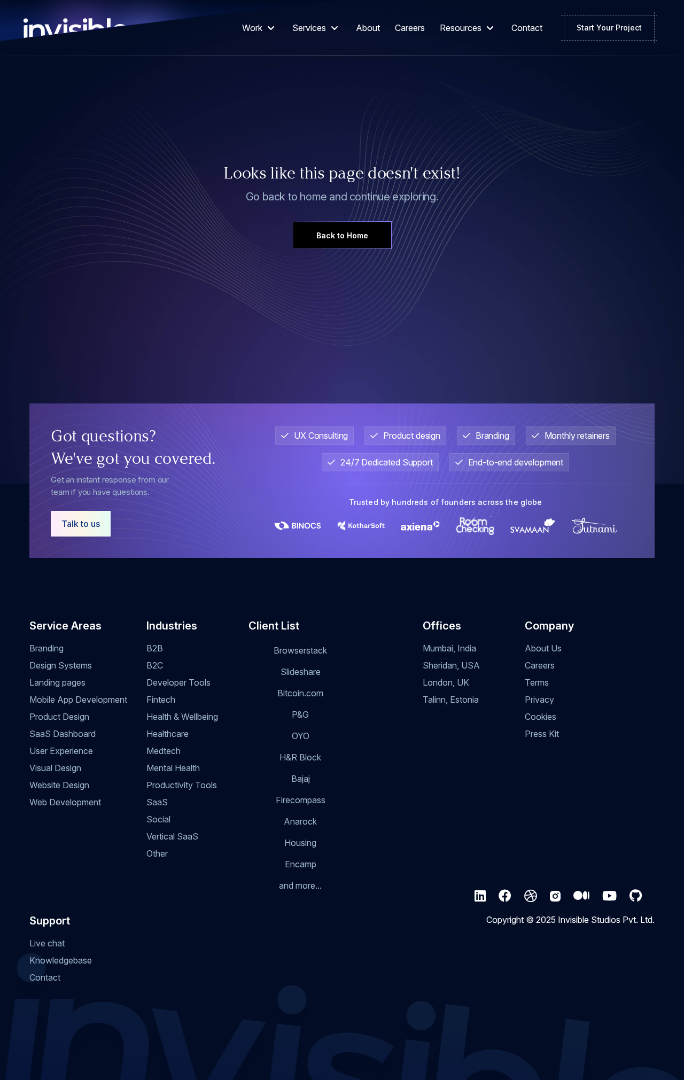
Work (252, 27)
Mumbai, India (449, 648)
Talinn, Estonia (451, 699)
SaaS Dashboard (62, 733)
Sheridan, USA (451, 665)
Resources (460, 27)
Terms (537, 682)
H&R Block (300, 757)
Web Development (65, 802)
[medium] (581, 896)
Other (157, 853)
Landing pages (57, 682)
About (368, 27)
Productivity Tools (181, 785)
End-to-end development (516, 462)
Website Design (59, 785)
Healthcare (167, 733)
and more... (300, 885)
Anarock (300, 821)
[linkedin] (480, 896)
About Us (543, 648)
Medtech (163, 750)
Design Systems (60, 665)
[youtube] (609, 896)
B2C (154, 665)
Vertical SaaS (172, 836)
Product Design (59, 716)
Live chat (47, 943)
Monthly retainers (577, 435)
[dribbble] (530, 896)
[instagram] (555, 896)
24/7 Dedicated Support (386, 462)
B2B (154, 648)
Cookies (540, 716)
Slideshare (301, 671)
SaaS (157, 802)
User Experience (61, 750)
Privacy (539, 699)
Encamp (300, 864)
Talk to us (80, 523)
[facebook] (505, 896)
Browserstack (300, 650)
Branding (492, 435)
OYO (300, 736)
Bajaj (300, 778)
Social (158, 819)
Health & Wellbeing (182, 716)
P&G (300, 714)
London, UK (446, 682)
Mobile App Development (78, 699)
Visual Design (55, 768)
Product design (411, 435)
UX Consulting (321, 435)
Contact (526, 27)
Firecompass (300, 800)
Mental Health (173, 768)
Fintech (160, 699)
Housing (300, 842)
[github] (635, 896)
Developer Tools (178, 682)
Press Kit (542, 733)
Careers (410, 27)
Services (309, 27)
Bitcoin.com (300, 693)
